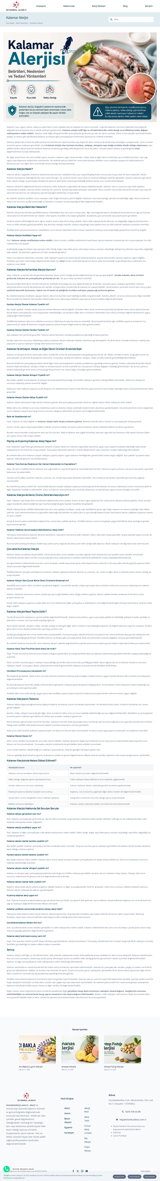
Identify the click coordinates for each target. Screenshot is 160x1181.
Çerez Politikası (120, 1135)
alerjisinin (19, 186)
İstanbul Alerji (25, 1171)
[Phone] (6, 1169)
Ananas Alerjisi (68, 1066)
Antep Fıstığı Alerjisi (114, 1066)
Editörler (117, 1132)
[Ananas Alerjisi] (79, 1049)
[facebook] (73, 1171)
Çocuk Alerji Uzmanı (39, 1171)
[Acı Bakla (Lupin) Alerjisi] (37, 1049)
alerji (137, 148)
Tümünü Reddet (150, 1176)
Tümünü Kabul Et (134, 1176)
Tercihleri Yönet (119, 1176)
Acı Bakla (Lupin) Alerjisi (31, 1066)
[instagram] (82, 1171)
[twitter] (78, 1171)
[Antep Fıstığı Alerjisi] (122, 1049)
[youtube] (87, 1171)
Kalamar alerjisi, (14, 174)
